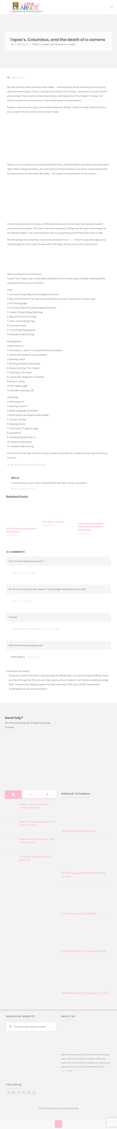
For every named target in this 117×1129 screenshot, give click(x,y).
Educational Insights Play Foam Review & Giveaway (91, 527)
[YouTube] (24, 1093)
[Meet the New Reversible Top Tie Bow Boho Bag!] (11, 825)
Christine (16, 572)
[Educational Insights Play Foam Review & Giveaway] (94, 510)
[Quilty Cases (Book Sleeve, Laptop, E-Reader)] (11, 808)
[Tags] (47, 794)
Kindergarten (30, 465)
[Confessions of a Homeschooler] (26, 7)
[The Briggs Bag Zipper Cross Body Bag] (11, 860)
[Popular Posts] (30, 794)
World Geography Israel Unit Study (21, 530)
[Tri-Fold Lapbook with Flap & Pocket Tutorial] (86, 854)
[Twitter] (29, 1093)
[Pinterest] (18, 1093)
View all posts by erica (22, 488)
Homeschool (23, 44)
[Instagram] (13, 1093)
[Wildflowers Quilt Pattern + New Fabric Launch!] (11, 843)
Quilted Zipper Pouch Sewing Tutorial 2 (85, 993)
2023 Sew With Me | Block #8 (78, 831)
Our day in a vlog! (53, 522)
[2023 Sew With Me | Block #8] (86, 815)
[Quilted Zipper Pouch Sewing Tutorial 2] (86, 974)
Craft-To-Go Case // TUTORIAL (79, 913)
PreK (42, 465)
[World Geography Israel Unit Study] (22, 513)
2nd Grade (15, 465)
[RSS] (34, 1093)
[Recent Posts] (13, 794)
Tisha (14, 600)
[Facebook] (8, 1093)
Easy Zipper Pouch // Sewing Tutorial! (83, 951)
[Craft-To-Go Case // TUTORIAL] (86, 897)
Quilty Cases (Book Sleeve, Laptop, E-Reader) (34, 806)
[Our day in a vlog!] (58, 509)
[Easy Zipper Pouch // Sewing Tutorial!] (86, 935)
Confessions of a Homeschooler (27, 628)
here (71, 239)
